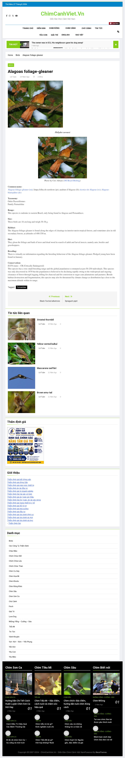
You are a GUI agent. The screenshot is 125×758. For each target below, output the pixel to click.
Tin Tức (98, 28)
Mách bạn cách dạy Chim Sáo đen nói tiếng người (104, 740)
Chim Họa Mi (14, 576)
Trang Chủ (27, 28)
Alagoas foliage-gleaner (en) (20, 189)
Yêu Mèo (12, 657)
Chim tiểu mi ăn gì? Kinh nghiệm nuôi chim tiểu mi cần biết (46, 727)
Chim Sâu (13, 591)
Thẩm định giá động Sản (17, 482)
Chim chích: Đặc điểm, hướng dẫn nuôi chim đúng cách (77, 704)
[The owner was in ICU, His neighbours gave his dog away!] (24, 44)
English (66, 35)
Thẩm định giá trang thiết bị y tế (21, 503)
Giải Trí (54, 35)
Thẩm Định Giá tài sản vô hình (19, 494)
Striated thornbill (45, 320)
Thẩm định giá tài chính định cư (20, 514)
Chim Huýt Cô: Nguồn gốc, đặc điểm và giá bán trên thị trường (74, 743)
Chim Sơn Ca (14, 596)
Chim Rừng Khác (15, 586)
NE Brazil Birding (72, 180)
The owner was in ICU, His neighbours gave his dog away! (57, 43)
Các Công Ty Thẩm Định (19, 546)
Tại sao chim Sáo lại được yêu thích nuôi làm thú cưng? (103, 722)
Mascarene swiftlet (46, 368)
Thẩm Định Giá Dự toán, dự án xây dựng (24, 500)
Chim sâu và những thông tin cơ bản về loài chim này (73, 727)
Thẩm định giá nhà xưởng (17, 509)
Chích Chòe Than (16, 566)
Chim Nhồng (99, 701)
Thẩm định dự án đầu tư (17, 488)
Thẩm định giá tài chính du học (20, 520)
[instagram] (9, 15)
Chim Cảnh (70, 28)
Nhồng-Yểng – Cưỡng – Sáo (20, 621)
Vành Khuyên (14, 637)
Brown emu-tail (44, 392)
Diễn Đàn (41, 28)
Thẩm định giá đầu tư (16, 512)
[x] (13, 15)
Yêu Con (43, 35)
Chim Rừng (54, 28)
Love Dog (12, 616)
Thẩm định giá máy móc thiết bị (20, 485)
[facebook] (6, 15)
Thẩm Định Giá (14, 523)
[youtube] (16, 15)
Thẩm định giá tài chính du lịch (20, 517)
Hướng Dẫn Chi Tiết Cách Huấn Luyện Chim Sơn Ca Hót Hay (17, 704)
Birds (11, 65)
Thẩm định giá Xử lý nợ (17, 506)
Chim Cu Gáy (14, 571)
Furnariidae (21, 287)
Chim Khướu (14, 581)
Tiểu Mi (12, 627)
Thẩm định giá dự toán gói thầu (20, 497)
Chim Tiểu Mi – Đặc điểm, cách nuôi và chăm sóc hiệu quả (47, 704)
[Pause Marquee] (115, 44)
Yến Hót (12, 647)
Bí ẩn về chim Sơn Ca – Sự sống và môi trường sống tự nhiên (16, 743)
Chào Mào (13, 551)
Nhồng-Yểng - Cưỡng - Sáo (103, 697)
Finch (11, 606)
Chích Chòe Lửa (15, 561)
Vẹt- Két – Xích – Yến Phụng (20, 642)
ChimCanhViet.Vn (62, 13)
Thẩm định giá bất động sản (19, 479)
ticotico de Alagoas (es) (90, 189)
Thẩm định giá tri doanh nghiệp (20, 491)
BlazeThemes (101, 752)
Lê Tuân (13, 77)
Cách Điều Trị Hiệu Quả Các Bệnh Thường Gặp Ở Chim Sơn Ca (16, 727)
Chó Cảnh (86, 28)
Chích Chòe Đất (15, 556)
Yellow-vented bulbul (47, 344)
